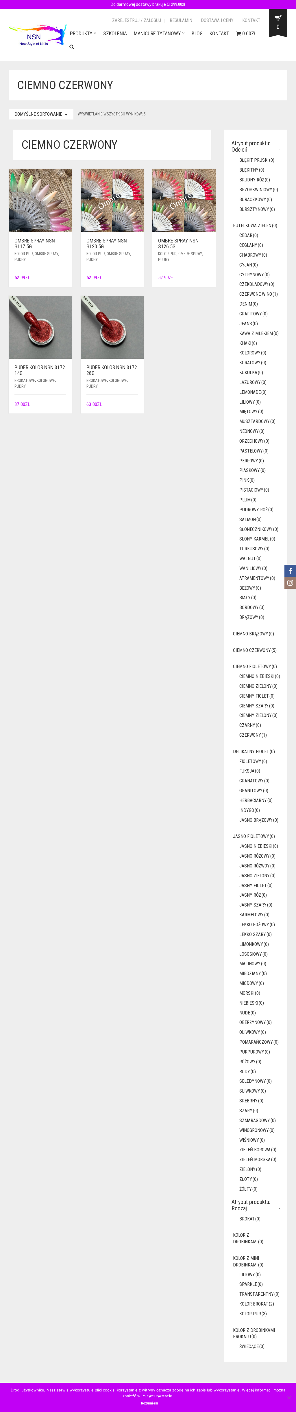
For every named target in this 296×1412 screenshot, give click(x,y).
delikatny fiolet (254, 751)
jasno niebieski (258, 846)
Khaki (248, 343)
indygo (249, 810)
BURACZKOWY (255, 199)
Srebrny (251, 1101)
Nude (247, 1013)
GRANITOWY (253, 790)
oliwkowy (252, 1032)
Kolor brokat (256, 1304)
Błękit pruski (256, 160)
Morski (249, 993)
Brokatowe (24, 380)
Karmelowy (254, 915)
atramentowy (257, 578)
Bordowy (251, 607)
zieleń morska (257, 1159)
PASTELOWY (254, 451)
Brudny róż (254, 180)
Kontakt (251, 20)
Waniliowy (253, 568)
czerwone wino (258, 294)
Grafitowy (253, 314)
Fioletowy (253, 761)
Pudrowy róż (256, 509)
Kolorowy (252, 353)
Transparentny (259, 1294)
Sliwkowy (252, 1091)
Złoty (248, 1179)
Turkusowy (254, 548)
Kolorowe (46, 380)
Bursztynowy (257, 209)
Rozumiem (149, 1403)
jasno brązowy (258, 820)
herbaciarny (256, 800)
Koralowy (252, 362)
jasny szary (255, 905)
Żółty (248, 1189)
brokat (249, 1219)
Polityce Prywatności (157, 1396)
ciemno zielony (258, 686)
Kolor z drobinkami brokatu (254, 1334)
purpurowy (254, 1052)
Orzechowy (254, 441)
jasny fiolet (256, 885)
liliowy (250, 402)
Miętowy (251, 411)
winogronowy (257, 1130)
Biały (247, 597)
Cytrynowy (254, 274)
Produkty (81, 33)
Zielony (250, 1169)
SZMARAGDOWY (257, 1120)
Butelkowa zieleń (255, 225)
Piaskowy (252, 470)
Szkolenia (115, 33)
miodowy (251, 983)
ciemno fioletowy (255, 666)
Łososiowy (253, 954)
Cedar (248, 235)
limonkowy (254, 944)
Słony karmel (257, 539)
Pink (247, 480)
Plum (247, 500)
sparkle (251, 1284)
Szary (248, 1110)
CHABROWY (253, 255)
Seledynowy (255, 1081)
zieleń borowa (257, 1149)
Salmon (250, 519)
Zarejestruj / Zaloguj (136, 20)
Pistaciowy (254, 490)
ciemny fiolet (257, 696)
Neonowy (251, 431)
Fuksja (249, 771)
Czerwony (253, 735)
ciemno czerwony (255, 650)
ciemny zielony (258, 715)
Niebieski (251, 1003)
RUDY (247, 1071)
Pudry (20, 259)
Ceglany (251, 245)
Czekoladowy (256, 284)
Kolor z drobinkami (248, 1238)
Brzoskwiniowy (258, 189)
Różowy (250, 1061)
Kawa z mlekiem (259, 333)
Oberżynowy (255, 1022)
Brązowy (251, 617)
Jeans (248, 323)
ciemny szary (256, 706)
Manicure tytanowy (157, 33)
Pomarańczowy (259, 1042)
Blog (197, 33)
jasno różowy (257, 856)
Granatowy (254, 781)
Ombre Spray (46, 253)
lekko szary (255, 934)
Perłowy (251, 461)
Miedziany (253, 973)
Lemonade (253, 392)
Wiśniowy (252, 1140)
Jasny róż (253, 895)
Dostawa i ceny (217, 20)
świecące (251, 1346)
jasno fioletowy (254, 836)
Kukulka (251, 372)
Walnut (250, 558)
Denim (248, 304)
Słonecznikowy (258, 529)
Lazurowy (253, 382)
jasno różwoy (257, 866)
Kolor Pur (23, 253)
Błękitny (251, 170)
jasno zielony (257, 875)
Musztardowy (257, 421)
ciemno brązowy (253, 634)
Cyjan (248, 265)
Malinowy (252, 963)
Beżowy (250, 588)
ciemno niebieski (259, 676)
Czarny (250, 725)
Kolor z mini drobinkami (248, 1261)
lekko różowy (257, 924)
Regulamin (181, 20)
